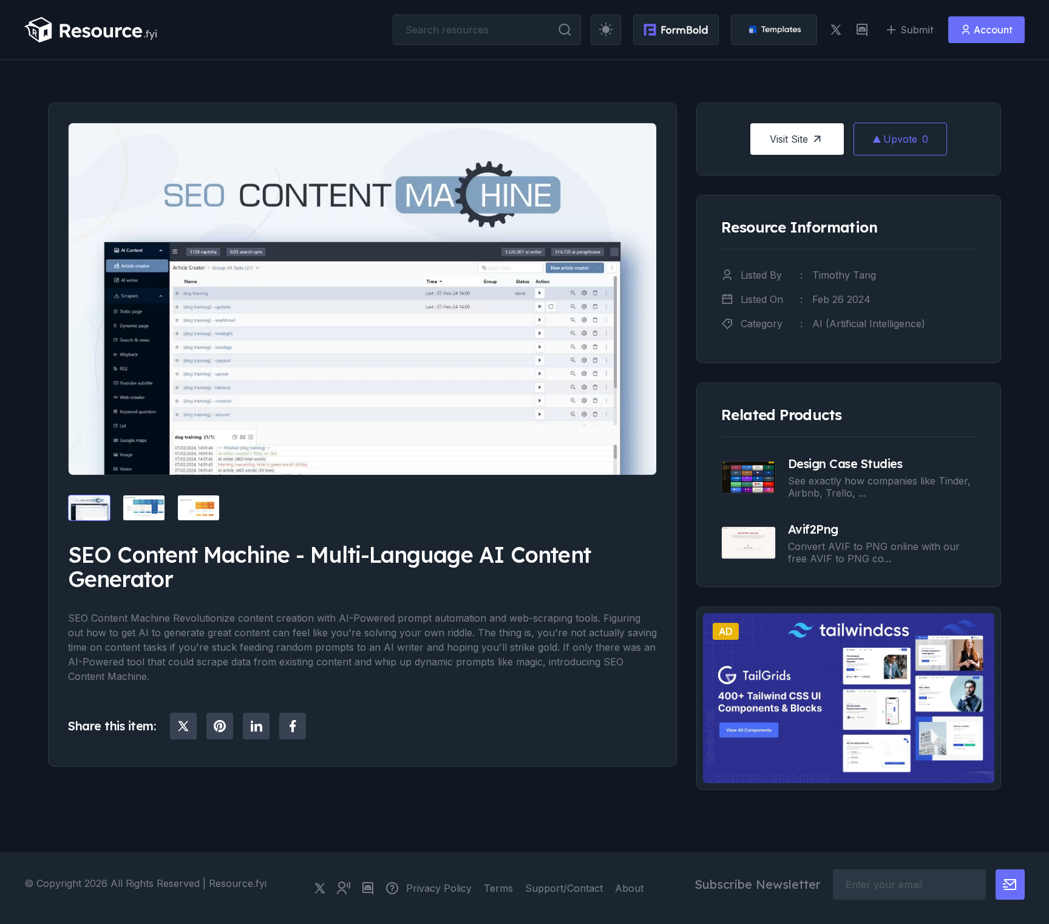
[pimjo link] (392, 888)
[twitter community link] (343, 888)
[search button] (565, 30)
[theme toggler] (606, 30)
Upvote (905, 139)
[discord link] (862, 29)
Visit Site (789, 139)
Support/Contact (564, 888)
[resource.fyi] (91, 29)
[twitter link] (836, 29)
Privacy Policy (439, 888)
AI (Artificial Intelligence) (868, 324)
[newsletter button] (1010, 884)
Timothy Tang (844, 275)
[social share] (183, 726)
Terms (498, 888)
